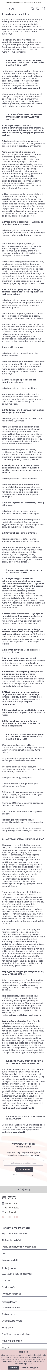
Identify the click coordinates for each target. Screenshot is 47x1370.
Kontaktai (7, 1280)
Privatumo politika (11, 1293)
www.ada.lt (19, 1096)
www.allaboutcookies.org (27, 1015)
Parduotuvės (8, 1287)
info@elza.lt (11, 1212)
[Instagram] (9, 1217)
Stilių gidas (7, 1327)
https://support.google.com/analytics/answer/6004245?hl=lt (23, 973)
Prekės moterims (11, 1307)
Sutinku (13, 1368)
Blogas (5, 1347)
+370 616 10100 (12, 1208)
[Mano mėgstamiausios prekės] (38, 9)
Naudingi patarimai (12, 1340)
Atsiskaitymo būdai (12, 1240)
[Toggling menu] (3, 9)
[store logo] (13, 8)
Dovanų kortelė (10, 1259)
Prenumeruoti (24, 1169)
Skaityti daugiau (30, 1368)
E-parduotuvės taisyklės (15, 1233)
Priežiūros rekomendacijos (16, 1334)
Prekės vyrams (9, 1314)
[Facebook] (3, 1217)
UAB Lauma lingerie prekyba (17, 1273)
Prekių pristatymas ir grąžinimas (19, 1246)
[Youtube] (16, 1217)
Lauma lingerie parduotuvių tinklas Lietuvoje (23, 2)
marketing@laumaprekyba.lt (24, 88)
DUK (4, 1253)
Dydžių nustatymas (12, 1320)
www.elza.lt (19, 42)
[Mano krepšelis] (43, 9)
